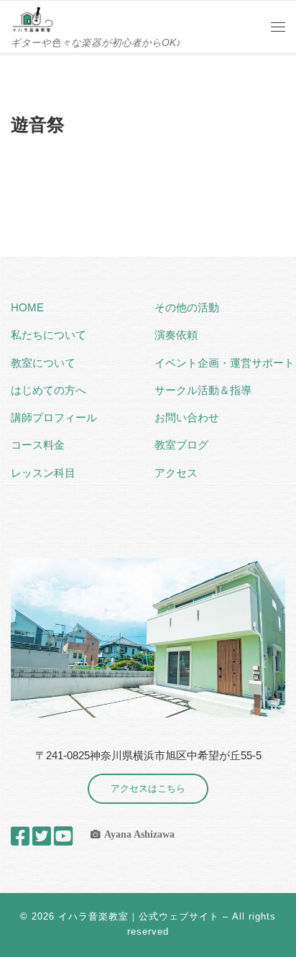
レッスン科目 (43, 473)
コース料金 (38, 445)
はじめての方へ (48, 390)
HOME (27, 307)
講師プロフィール (54, 417)
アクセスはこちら (148, 788)
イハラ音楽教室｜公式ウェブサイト (138, 916)
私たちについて (48, 335)
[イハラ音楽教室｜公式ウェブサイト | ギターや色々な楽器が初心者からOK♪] (32, 18)
